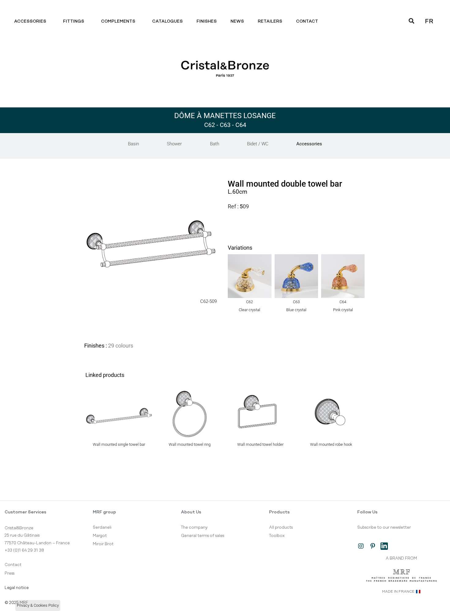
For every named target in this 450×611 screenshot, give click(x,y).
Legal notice (17, 588)
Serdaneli (102, 527)
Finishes (207, 21)
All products (281, 527)
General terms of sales (202, 536)
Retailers (270, 21)
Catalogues (167, 21)
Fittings (73, 21)
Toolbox (277, 536)
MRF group (104, 512)
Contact (307, 21)
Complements (118, 21)
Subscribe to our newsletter (384, 527)
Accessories (30, 21)
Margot (100, 536)
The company (194, 527)
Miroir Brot (103, 544)
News (237, 21)
